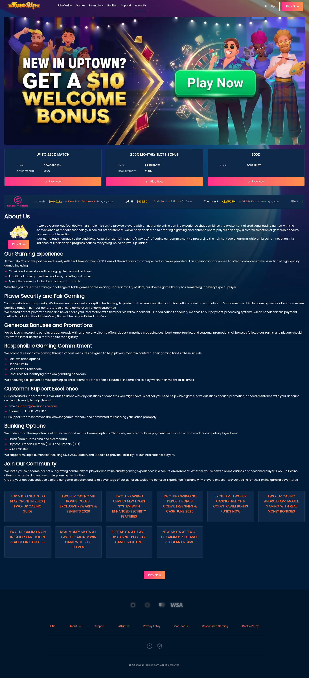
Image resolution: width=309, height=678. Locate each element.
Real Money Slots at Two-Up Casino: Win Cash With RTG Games (78, 539)
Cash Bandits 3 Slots (151, 201)
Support (126, 5)
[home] (29, 9)
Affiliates (123, 626)
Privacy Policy (151, 626)
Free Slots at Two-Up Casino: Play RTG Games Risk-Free (129, 537)
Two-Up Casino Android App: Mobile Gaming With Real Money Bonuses (281, 504)
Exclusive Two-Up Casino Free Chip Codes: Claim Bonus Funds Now (230, 504)
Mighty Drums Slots (239, 201)
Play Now (292, 6)
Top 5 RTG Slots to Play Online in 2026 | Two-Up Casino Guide (27, 504)
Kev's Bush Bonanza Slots (68, 201)
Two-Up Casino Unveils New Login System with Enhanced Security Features (129, 506)
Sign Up (269, 6)
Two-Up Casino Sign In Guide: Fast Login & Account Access (27, 537)
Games (80, 5)
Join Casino (65, 5)
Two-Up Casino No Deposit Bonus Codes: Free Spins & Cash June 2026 (180, 504)
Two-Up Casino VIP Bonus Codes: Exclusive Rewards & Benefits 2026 (78, 504)
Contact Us (181, 626)
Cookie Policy (250, 626)
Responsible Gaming (215, 626)
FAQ (52, 626)
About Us (140, 5)
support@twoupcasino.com (37, 406)
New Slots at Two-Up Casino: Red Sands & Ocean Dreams (180, 537)
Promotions (96, 5)
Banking (112, 5)
